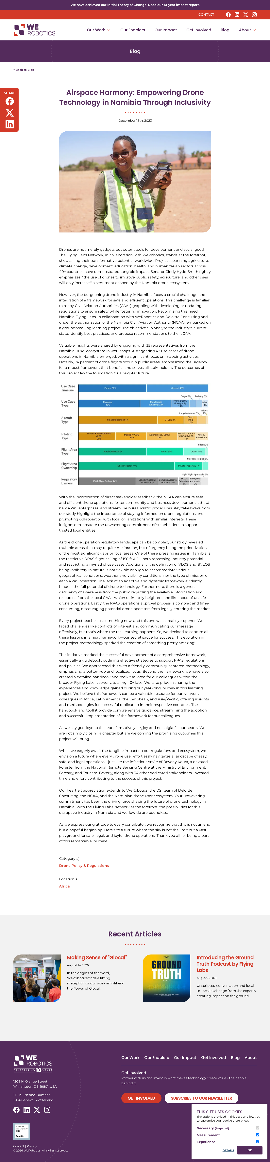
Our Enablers (132, 30)
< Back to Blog (23, 70)
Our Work (96, 30)
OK (249, 1150)
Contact (206, 14)
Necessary (213, 1128)
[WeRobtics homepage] (34, 30)
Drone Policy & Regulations (84, 866)
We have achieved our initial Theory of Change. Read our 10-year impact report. (135, 5)
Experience (206, 1142)
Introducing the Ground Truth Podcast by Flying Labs (225, 964)
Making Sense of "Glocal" (97, 957)
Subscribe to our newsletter (201, 1098)
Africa (64, 886)
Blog (225, 30)
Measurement (208, 1135)
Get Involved (198, 30)
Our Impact (166, 30)
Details (228, 1150)
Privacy (32, 1146)
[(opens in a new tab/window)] (228, 14)
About (245, 30)
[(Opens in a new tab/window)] (135, 1131)
